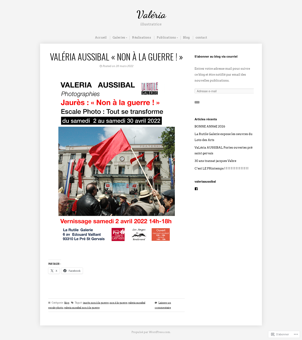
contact (201, 37)
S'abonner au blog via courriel (216, 56)
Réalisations (141, 37)
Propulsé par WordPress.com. (151, 332)
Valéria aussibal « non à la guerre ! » (116, 56)
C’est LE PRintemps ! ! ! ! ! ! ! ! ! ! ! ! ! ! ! (221, 168)
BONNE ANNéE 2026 (210, 126)
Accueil (101, 37)
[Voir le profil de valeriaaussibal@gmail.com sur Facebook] (196, 189)
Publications (166, 37)
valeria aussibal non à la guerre (82, 307)
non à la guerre (118, 302)
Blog (186, 37)
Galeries (119, 37)
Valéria (151, 14)
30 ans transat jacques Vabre (215, 161)
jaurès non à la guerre (96, 302)
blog (66, 302)
